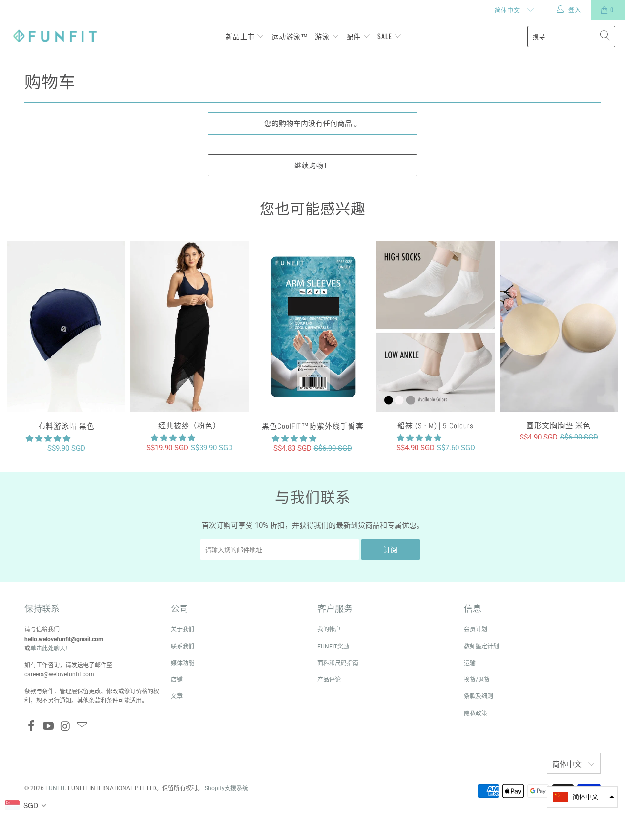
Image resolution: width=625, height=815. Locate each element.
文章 (177, 696)
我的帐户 (329, 629)
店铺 (177, 679)
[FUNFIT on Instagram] (65, 726)
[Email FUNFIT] (82, 726)
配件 (354, 36)
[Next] (605, 347)
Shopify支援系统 (226, 788)
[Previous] (19, 347)
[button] (294, 438)
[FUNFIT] (55, 36)
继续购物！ (312, 165)
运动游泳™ (289, 36)
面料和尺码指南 (337, 663)
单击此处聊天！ (50, 648)
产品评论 (329, 679)
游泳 (323, 36)
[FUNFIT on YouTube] (49, 726)
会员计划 (475, 629)
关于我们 (182, 629)
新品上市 (241, 36)
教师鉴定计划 (481, 646)
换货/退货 (477, 679)
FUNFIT (55, 788)
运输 (470, 663)
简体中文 (508, 10)
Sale (385, 36)
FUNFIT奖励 (333, 646)
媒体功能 (182, 663)
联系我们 (182, 646)
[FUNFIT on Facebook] (31, 726)
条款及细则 (478, 696)
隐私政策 (475, 713)
